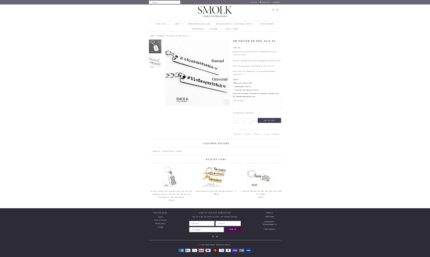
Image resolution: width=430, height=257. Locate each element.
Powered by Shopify (223, 244)
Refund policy (160, 223)
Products (160, 36)
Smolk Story (232, 29)
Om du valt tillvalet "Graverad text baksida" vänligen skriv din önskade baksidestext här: (256, 95)
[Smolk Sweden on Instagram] (277, 9)
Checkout (276, 2)
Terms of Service (160, 220)
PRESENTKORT (198, 29)
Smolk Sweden (210, 244)
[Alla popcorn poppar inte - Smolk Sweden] (198, 73)
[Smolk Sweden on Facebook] (273, 9)
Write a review (175, 151)
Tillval (235, 79)
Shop (178, 24)
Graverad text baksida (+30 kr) (247, 90)
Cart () (266, 2)
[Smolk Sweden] (215, 12)
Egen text (162, 24)
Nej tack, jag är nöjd (243, 83)
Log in (254, 2)
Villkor (214, 29)
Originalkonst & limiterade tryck (234, 24)
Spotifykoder (267, 24)
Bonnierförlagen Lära (199, 24)
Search (160, 217)
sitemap (160, 227)
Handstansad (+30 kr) (243, 86)
